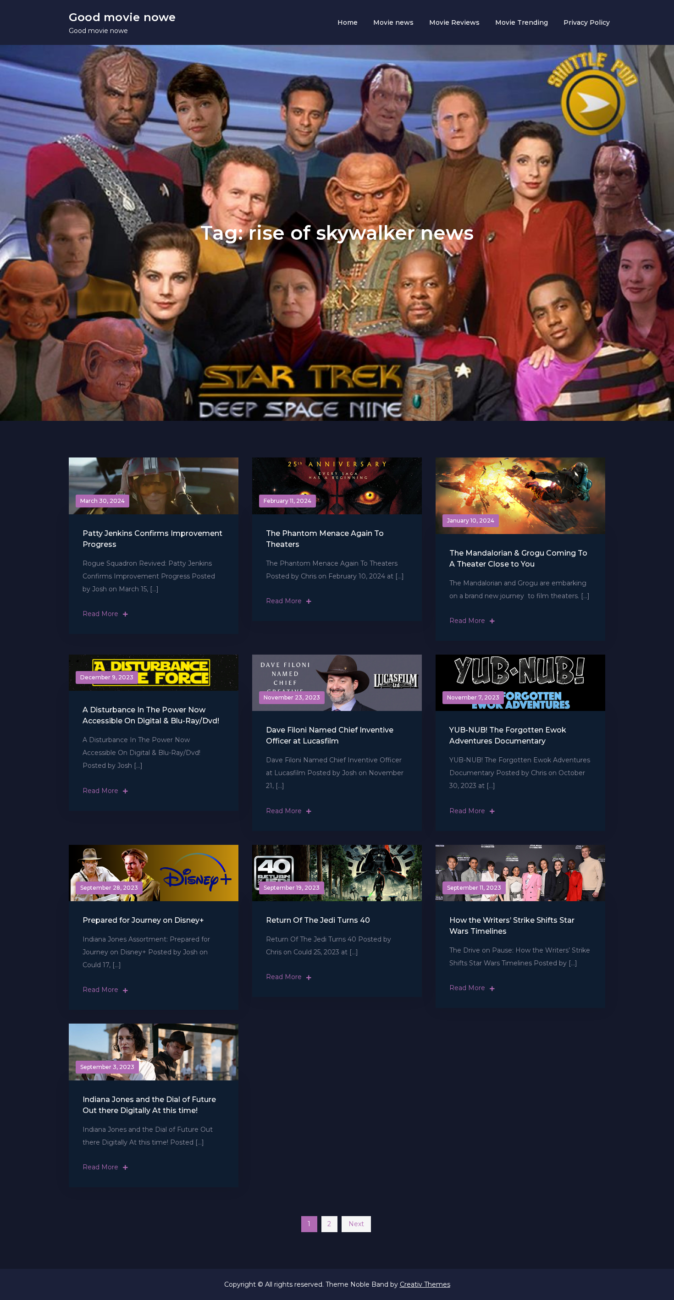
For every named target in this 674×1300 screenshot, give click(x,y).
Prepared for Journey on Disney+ (143, 920)
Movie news (393, 22)
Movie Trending (521, 22)
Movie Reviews (454, 22)
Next (356, 1224)
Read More (100, 614)
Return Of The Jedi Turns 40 (318, 920)
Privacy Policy (587, 22)
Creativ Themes (425, 1284)
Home (347, 22)
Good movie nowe (122, 17)
